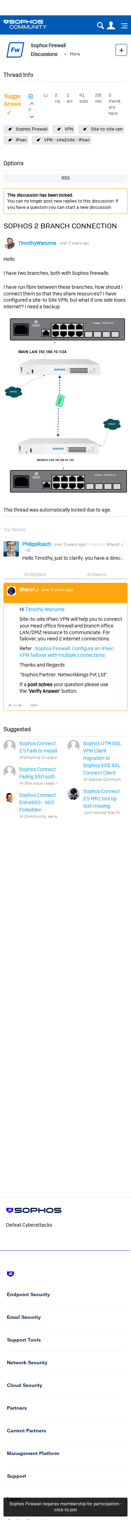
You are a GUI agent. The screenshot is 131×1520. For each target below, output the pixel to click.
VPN (69, 129)
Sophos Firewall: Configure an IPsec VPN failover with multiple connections (67, 651)
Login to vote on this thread (32, 102)
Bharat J (115, 544)
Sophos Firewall (32, 129)
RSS (65, 178)
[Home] (34, 24)
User (111, 26)
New (121, 50)
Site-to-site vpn (107, 129)
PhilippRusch (37, 544)
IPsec (21, 140)
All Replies (34, 574)
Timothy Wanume (45, 609)
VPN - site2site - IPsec (67, 140)
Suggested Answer (17, 100)
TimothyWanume (37, 243)
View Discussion (38, 705)
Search (100, 26)
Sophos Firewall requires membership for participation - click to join (65, 1507)
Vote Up (10, 706)
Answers (96, 574)
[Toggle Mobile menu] (122, 26)
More (75, 54)
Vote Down (20, 706)
